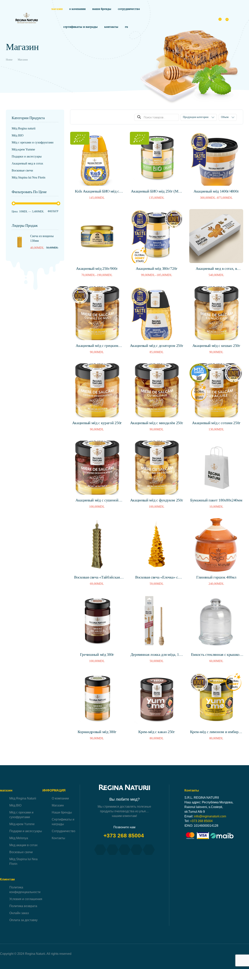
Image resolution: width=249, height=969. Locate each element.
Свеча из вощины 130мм (42, 238)
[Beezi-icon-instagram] (112, 849)
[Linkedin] (149, 849)
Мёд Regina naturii (23, 128)
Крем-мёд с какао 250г (156, 732)
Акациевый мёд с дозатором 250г (156, 345)
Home (9, 59)
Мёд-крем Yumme (23, 149)
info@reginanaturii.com (210, 816)
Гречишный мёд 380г (97, 654)
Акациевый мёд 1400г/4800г (216, 191)
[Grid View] (77, 117)
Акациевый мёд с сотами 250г (216, 423)
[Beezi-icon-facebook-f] (100, 849)
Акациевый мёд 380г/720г (156, 268)
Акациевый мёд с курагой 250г (97, 423)
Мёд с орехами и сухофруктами (32, 142)
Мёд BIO (18, 135)
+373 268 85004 (124, 836)
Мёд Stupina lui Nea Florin (28, 177)
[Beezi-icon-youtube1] (124, 849)
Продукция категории (196, 117)
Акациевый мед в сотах (27, 163)
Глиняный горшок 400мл (216, 577)
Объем (225, 117)
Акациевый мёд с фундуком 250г (156, 500)
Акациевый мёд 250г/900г (97, 268)
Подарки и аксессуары (27, 156)
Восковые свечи (22, 170)
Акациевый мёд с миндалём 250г (156, 423)
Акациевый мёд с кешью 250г (216, 345)
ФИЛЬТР (53, 211)
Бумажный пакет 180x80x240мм (216, 500)
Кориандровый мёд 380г (97, 732)
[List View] (83, 117)
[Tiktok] (136, 849)
